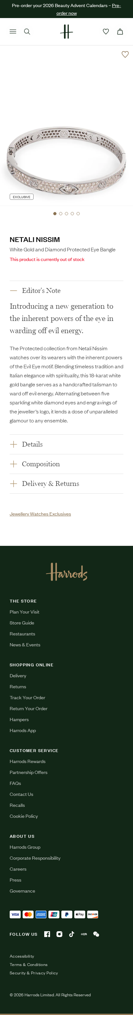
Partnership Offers (28, 771)
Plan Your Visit (24, 611)
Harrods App (23, 730)
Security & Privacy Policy (34, 973)
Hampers (19, 719)
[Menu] (13, 31)
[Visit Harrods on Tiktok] (72, 934)
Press (15, 879)
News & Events (25, 644)
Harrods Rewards (28, 761)
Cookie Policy (24, 815)
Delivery (18, 675)
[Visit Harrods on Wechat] (96, 934)
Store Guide (22, 622)
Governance (22, 890)
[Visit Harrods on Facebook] (47, 934)
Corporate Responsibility (35, 857)
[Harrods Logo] (67, 571)
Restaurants (22, 633)
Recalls (17, 804)
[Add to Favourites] (125, 54)
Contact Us (21, 793)
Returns (18, 686)
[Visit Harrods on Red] (84, 934)
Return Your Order (28, 708)
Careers (18, 868)
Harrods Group (25, 846)
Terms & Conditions (28, 964)
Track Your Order (27, 697)
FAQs (15, 782)
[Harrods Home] (66, 31)
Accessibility (22, 956)
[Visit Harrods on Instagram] (59, 934)
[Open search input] (27, 31)
